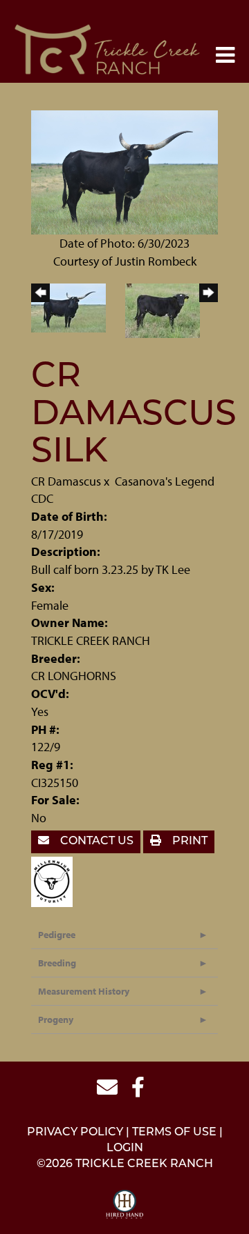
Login (125, 1148)
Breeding (57, 963)
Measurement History (83, 991)
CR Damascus (66, 481)
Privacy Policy (75, 1132)
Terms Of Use (174, 1132)
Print (188, 841)
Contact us (95, 841)
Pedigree (56, 934)
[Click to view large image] (124, 171)
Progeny (55, 1019)
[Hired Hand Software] (125, 1205)
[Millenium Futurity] (55, 880)
